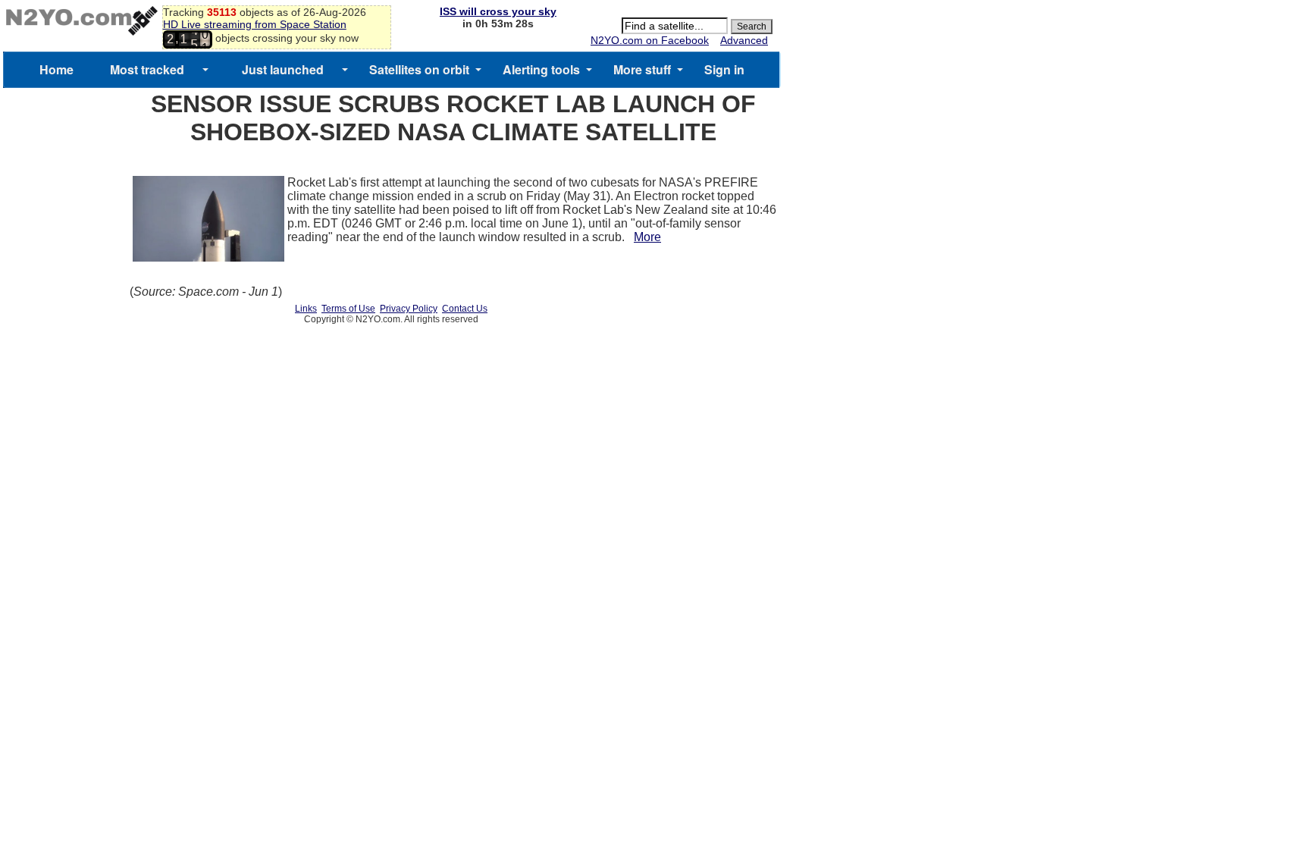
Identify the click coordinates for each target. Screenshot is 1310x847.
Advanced (744, 40)
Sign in (724, 69)
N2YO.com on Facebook (650, 40)
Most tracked (147, 69)
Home (56, 69)
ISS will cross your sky (498, 11)
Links (306, 308)
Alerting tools (541, 69)
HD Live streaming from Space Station (254, 24)
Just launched (283, 69)
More (647, 237)
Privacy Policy (408, 308)
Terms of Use (348, 308)
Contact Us (464, 308)
